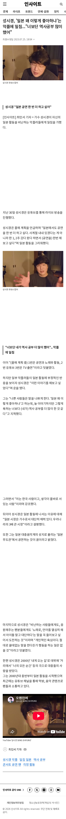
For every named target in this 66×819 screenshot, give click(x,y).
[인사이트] (33, 4)
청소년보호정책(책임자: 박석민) (44, 802)
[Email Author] (25, 749)
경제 (5, 11)
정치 (56, 11)
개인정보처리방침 (15, 802)
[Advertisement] (33, 170)
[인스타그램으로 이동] (44, 789)
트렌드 (29, 11)
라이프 (16, 11)
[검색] (61, 4)
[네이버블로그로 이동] (58, 789)
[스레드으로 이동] (51, 789)
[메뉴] (4, 4)
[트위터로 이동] (36, 789)
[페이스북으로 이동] (29, 789)
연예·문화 (43, 11)
